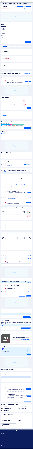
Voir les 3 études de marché (27, 400)
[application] (16, 181)
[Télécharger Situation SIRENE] (30, 102)
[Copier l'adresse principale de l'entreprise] (14, 35)
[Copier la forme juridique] (11, 34)
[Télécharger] (30, 255)
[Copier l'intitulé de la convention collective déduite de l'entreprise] (14, 100)
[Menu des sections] (1, 46)
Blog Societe (2, 445)
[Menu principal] (31, 1)
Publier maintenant (28, 295)
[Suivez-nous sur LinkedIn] (4, 447)
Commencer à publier (29, 282)
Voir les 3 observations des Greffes (21, 105)
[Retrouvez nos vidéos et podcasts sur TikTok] (9, 447)
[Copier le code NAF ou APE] (9, 32)
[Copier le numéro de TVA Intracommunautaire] (6, 28)
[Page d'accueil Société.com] (2, 1)
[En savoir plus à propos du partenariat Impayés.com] (30, 406)
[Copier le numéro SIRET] (6, 26)
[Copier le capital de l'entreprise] (14, 102)
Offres (1, 434)
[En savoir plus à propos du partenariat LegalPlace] (13, 406)
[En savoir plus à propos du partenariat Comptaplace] (13, 410)
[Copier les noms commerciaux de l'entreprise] (14, 104)
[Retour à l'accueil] (16, 431)
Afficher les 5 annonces (22, 295)
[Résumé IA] (26, 255)
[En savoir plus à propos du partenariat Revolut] (13, 408)
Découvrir (29, 354)
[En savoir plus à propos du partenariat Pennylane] (30, 408)
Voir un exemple (10, 165)
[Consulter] (28, 255)
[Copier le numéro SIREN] (5, 24)
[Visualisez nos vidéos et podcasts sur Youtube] (8, 447)
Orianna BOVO (4, 379)
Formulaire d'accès (3, 171)
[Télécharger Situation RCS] (30, 100)
